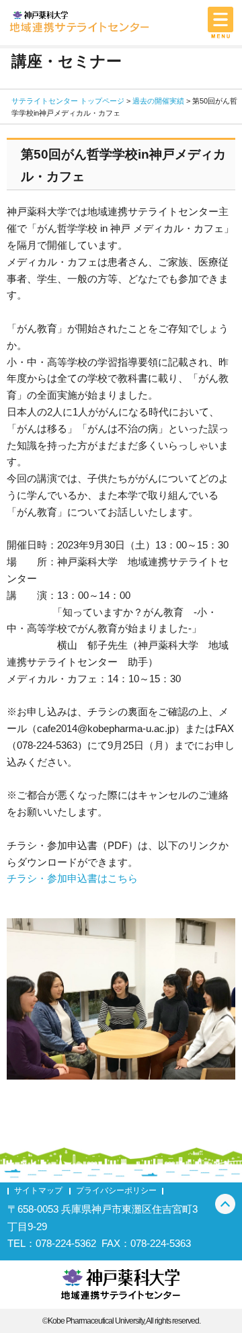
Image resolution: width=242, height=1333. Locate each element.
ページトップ (225, 1204)
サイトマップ (38, 1190)
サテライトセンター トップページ (67, 101)
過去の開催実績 (158, 101)
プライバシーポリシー (116, 1190)
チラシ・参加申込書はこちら (72, 878)
